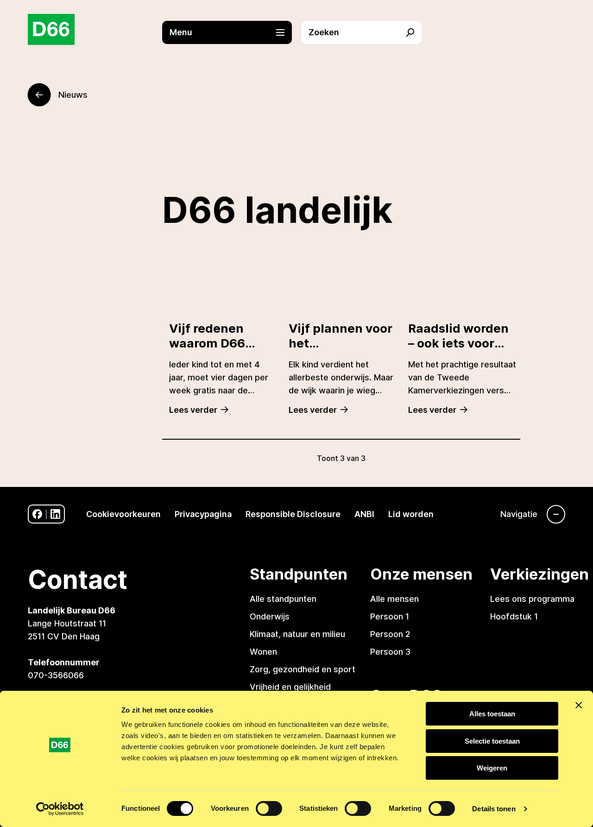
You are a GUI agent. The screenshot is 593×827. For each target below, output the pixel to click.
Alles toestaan (492, 714)
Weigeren (492, 768)
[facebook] (37, 514)
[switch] (269, 808)
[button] (231, 32)
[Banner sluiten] (578, 705)
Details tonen (493, 809)
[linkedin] (55, 514)
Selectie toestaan (492, 741)
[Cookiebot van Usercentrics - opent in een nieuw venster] (60, 809)
